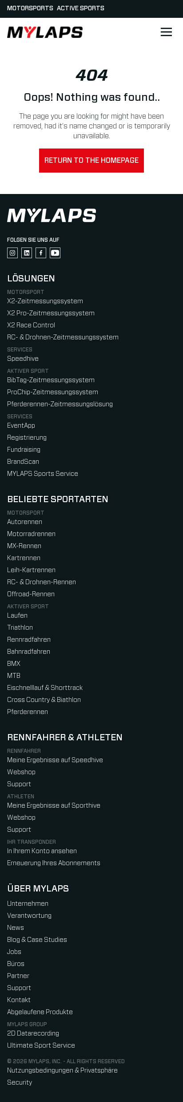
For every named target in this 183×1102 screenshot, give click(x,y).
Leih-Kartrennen (31, 570)
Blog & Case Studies (37, 940)
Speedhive (23, 358)
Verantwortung (29, 915)
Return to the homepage (91, 160)
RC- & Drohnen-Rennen (41, 582)
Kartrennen (23, 558)
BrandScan (23, 461)
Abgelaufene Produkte (40, 1012)
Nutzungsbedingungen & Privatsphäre (62, 1070)
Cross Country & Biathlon (44, 700)
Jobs (14, 952)
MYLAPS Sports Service (42, 474)
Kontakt (19, 1000)
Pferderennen (27, 712)
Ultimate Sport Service (41, 1045)
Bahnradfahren (28, 651)
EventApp (21, 425)
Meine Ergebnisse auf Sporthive (53, 805)
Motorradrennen (31, 534)
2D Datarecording (33, 1033)
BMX (13, 663)
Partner (18, 976)
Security (19, 1082)
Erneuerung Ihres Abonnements (53, 863)
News (15, 928)
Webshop (21, 772)
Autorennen (24, 522)
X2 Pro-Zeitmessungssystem (51, 313)
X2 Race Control (31, 325)
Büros (15, 964)
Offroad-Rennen (31, 594)
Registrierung (27, 437)
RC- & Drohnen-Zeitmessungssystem (63, 337)
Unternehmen (27, 903)
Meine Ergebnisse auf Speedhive (55, 760)
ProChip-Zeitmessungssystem (52, 392)
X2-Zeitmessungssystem (45, 301)
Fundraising (23, 449)
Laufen (17, 615)
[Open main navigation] (166, 32)
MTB (13, 676)
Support (19, 784)
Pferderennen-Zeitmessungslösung (60, 404)
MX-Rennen (24, 546)
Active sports (80, 8)
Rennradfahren (29, 639)
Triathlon (20, 627)
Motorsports (30, 8)
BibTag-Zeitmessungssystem (51, 380)
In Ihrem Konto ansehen (42, 851)
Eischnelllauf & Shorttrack (45, 688)
